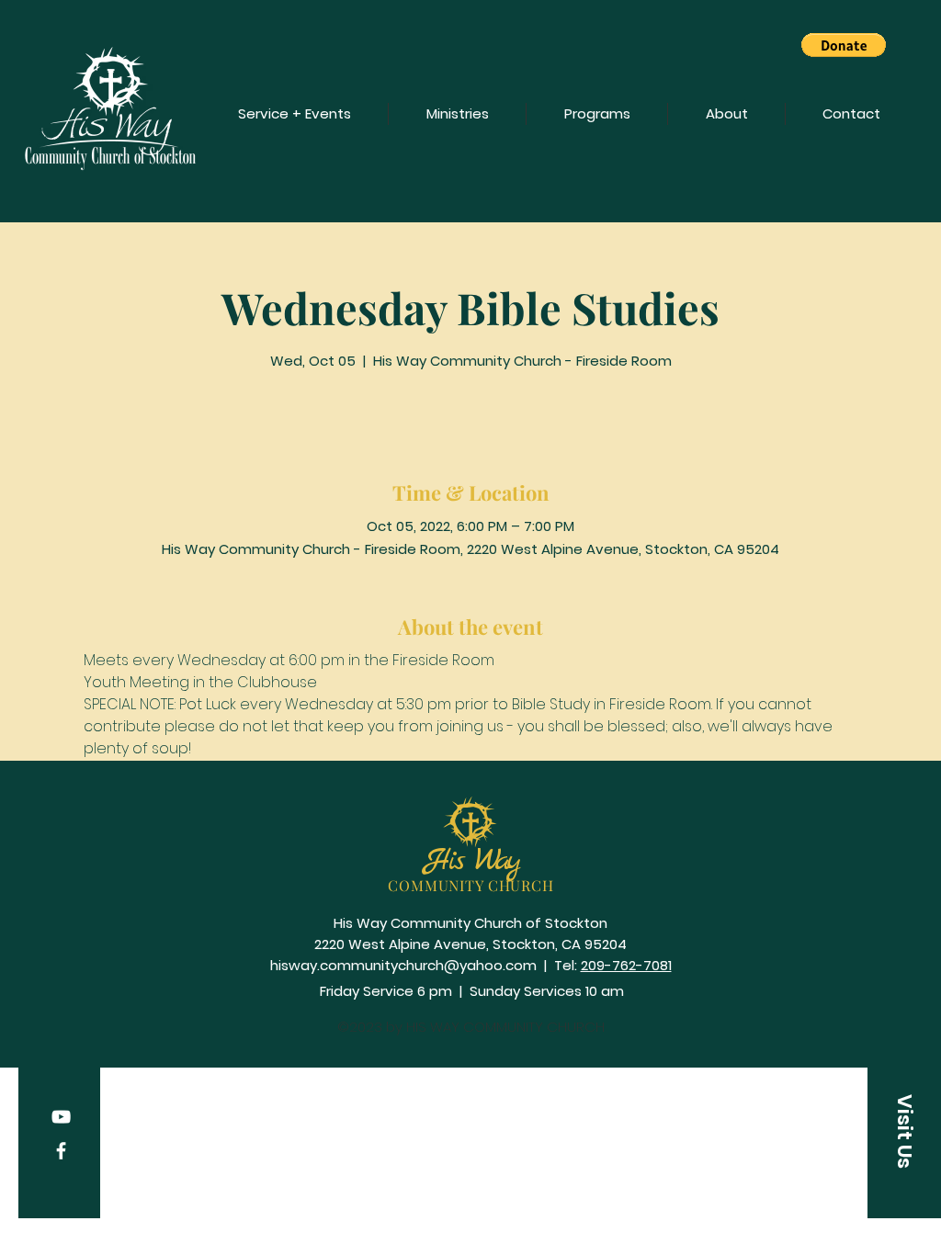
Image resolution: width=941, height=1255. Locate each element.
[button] (843, 45)
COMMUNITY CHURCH (471, 885)
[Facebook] (61, 1150)
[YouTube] (61, 1116)
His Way (471, 861)
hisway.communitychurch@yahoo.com (403, 965)
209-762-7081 (626, 965)
